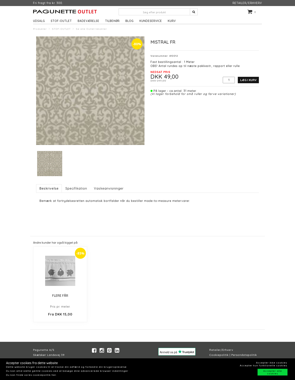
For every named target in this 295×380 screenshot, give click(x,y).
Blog (129, 21)
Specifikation (76, 188)
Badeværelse (88, 21)
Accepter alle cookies (272, 372)
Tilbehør (112, 21)
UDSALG (39, 21)
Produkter (40, 28)
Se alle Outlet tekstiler (91, 28)
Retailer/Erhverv (221, 349)
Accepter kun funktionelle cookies (263, 365)
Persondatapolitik (244, 354)
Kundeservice (150, 21)
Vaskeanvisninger (109, 188)
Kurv (172, 21)
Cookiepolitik (219, 354)
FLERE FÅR (60, 296)
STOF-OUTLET (61, 21)
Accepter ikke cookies (271, 362)
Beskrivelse (49, 188)
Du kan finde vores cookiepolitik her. (31, 374)
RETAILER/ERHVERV (247, 3)
